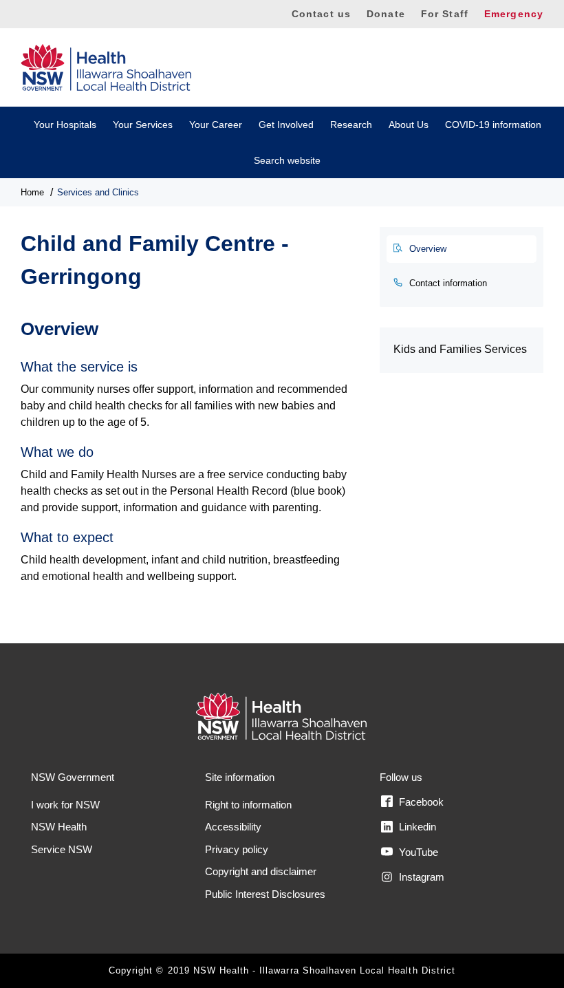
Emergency (513, 13)
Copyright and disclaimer (260, 871)
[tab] (461, 249)
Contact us (321, 13)
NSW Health (59, 827)
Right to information (248, 804)
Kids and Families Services (460, 349)
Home (32, 192)
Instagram (420, 877)
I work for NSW (65, 804)
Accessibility (233, 827)
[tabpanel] (190, 444)
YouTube (417, 852)
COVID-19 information (493, 124)
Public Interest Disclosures (265, 894)
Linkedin (416, 827)
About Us (409, 124)
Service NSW (61, 849)
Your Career (215, 124)
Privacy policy (236, 849)
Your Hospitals (65, 124)
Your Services (143, 124)
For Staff (444, 13)
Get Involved (286, 124)
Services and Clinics (98, 192)
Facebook (420, 802)
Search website (287, 160)
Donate (386, 13)
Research (351, 124)
